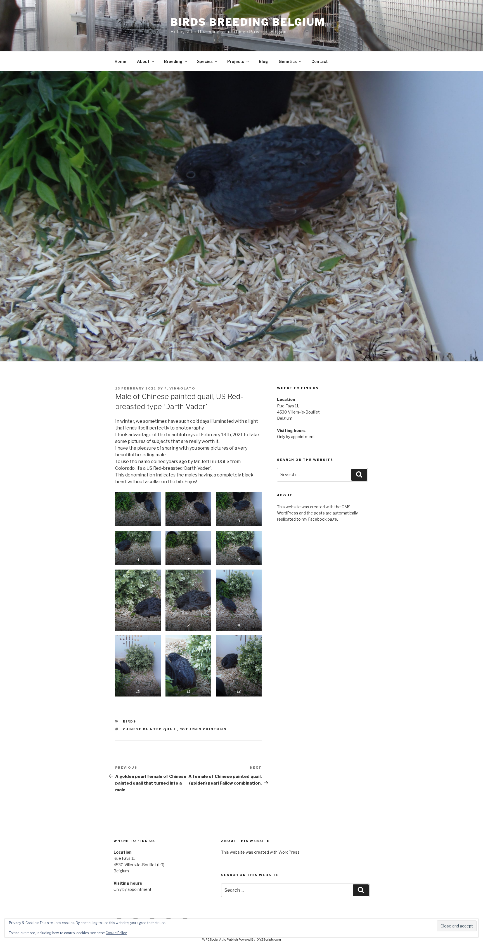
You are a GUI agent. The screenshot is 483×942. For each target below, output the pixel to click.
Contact (319, 61)
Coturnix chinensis (203, 729)
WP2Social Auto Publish (220, 939)
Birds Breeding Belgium (248, 22)
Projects (235, 61)
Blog (263, 61)
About (143, 61)
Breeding (173, 61)
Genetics (288, 61)
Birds (129, 721)
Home (120, 61)
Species (205, 61)
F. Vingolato (179, 388)
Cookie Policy (116, 933)
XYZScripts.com (269, 939)
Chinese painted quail (150, 729)
